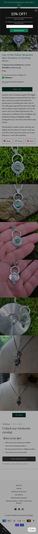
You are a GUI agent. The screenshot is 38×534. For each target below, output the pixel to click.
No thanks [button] (19, 33)
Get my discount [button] (19, 30)
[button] (36, 10)
